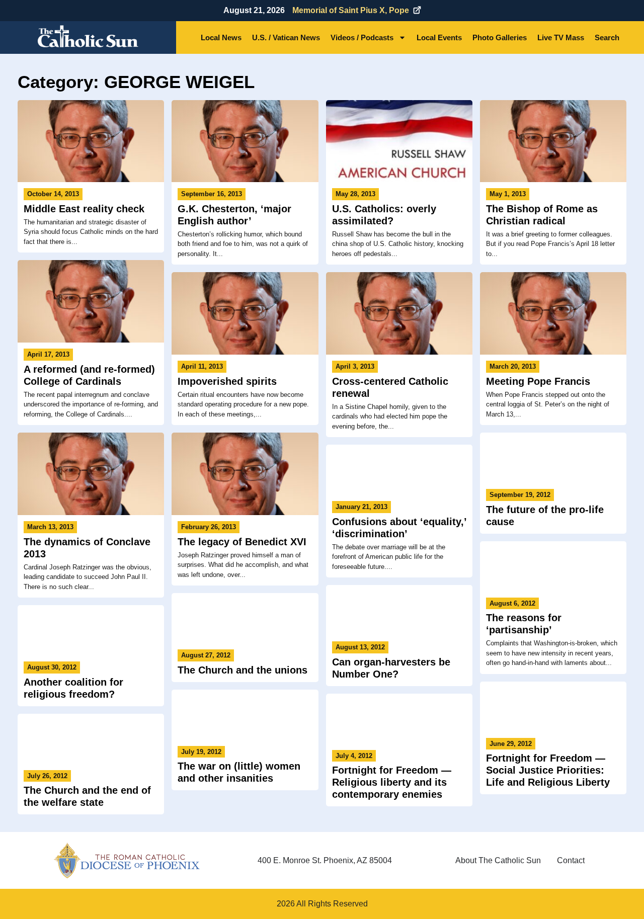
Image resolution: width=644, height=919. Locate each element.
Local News (221, 37)
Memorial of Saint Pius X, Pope (350, 10)
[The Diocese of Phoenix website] (126, 860)
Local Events (439, 37)
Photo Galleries (499, 37)
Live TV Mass (560, 37)
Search (607, 37)
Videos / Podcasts (362, 37)
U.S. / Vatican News (286, 37)
